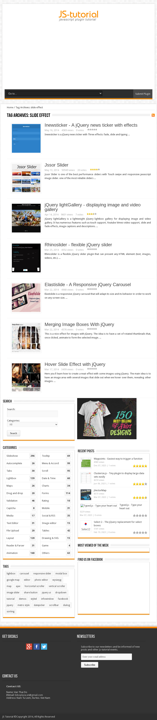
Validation (20, 500)
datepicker (39, 605)
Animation (20, 553)
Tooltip (56, 455)
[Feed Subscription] (153, 115)
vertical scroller (57, 586)
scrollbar (54, 605)
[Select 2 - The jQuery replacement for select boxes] (86, 531)
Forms (56, 493)
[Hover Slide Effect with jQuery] (26, 391)
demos (22, 599)
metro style (23, 605)
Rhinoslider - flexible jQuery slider (78, 244)
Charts (56, 485)
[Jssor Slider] (26, 192)
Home (10, 107)
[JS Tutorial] (78, 18)
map (9, 586)
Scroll (56, 470)
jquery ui (46, 592)
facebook (63, 599)
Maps (20, 485)
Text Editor (20, 523)
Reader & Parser (20, 545)
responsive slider (42, 573)
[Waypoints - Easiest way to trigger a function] (86, 467)
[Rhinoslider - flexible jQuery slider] (26, 272)
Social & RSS (56, 515)
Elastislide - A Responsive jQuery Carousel (88, 284)
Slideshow (20, 455)
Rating (56, 500)
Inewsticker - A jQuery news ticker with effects (91, 125)
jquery (10, 605)
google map (13, 580)
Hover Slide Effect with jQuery (75, 364)
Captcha (20, 508)
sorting (10, 611)
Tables (56, 530)
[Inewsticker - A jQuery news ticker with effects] (26, 152)
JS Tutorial (7, 716)
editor (27, 580)
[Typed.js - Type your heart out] (98, 505)
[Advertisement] (78, 59)
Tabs (20, 470)
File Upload (20, 530)
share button (31, 592)
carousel (24, 573)
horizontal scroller (34, 586)
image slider (13, 592)
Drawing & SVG (56, 538)
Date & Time (56, 478)
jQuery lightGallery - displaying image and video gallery (93, 207)
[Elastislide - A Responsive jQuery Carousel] (26, 312)
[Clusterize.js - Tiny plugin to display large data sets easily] (86, 482)
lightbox (11, 573)
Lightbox (20, 478)
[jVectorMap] (86, 499)
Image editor (56, 523)
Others (56, 553)
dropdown (60, 592)
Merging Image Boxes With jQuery (79, 324)
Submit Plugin (142, 93)
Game (56, 545)
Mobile (56, 508)
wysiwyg (56, 580)
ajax (18, 586)
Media (20, 515)
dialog (66, 605)
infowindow (47, 599)
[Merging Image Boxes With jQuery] (26, 352)
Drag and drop (20, 493)
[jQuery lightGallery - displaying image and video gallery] (26, 232)
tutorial (11, 599)
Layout (20, 538)
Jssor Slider (56, 164)
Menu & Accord (56, 463)
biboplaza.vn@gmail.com (29, 695)
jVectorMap (100, 490)
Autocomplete (20, 463)
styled (34, 599)
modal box (61, 573)
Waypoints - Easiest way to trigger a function (118, 458)
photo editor (41, 580)
